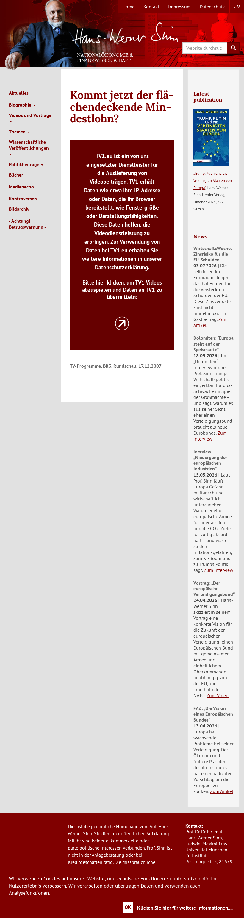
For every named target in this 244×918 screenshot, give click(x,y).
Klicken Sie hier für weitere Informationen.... (185, 908)
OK (128, 907)
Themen (18, 132)
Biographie (20, 105)
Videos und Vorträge (30, 115)
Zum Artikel (221, 791)
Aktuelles (19, 93)
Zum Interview (210, 436)
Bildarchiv (19, 209)
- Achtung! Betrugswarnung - (27, 224)
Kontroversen (23, 199)
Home (128, 7)
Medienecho (21, 187)
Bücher (16, 175)
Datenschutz (212, 7)
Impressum (179, 7)
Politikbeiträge (24, 164)
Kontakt (151, 7)
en (237, 7)
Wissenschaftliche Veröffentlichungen (29, 145)
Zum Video (218, 695)
